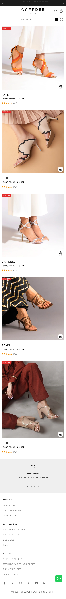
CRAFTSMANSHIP (12, 510)
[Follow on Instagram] (20, 583)
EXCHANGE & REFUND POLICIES (19, 564)
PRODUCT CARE (11, 534)
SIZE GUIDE (8, 539)
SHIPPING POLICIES (13, 559)
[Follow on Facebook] (4, 583)
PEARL (6, 345)
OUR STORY (9, 505)
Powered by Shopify (43, 592)
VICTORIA (8, 261)
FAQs (5, 545)
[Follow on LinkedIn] (44, 583)
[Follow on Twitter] (12, 583)
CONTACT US (9, 515)
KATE (5, 94)
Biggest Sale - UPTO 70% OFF (33, 3)
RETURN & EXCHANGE (14, 529)
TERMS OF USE (10, 574)
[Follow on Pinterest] (28, 583)
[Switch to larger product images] (56, 19)
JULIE (5, 178)
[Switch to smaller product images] (61, 19)
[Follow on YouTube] (36, 583)
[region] (33, 473)
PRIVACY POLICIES (12, 569)
